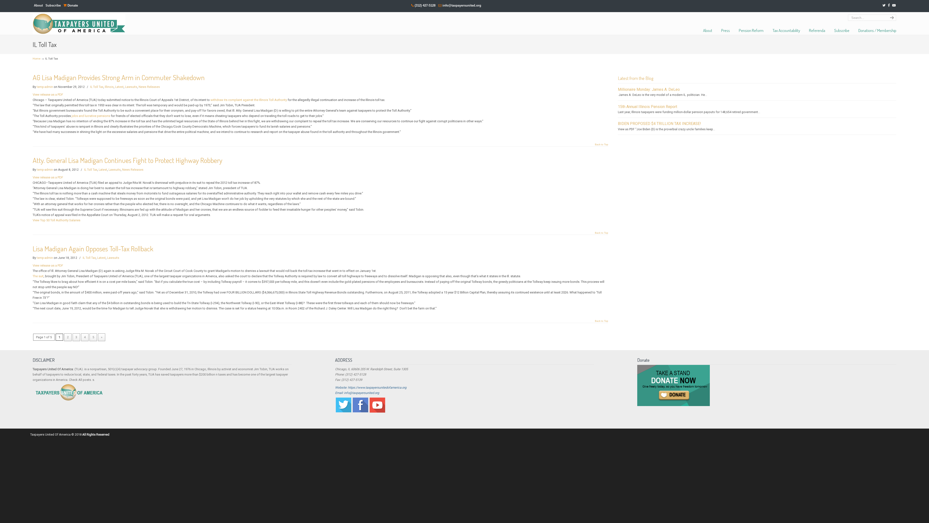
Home (36, 58)
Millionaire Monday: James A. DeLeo (649, 89)
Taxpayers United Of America (79, 24)
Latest (119, 87)
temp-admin (45, 87)
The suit (38, 276)
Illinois (109, 87)
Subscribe (53, 5)
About (38, 5)
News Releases (149, 87)
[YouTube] (894, 5)
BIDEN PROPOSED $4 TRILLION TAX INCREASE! (659, 123)
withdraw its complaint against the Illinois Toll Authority (248, 100)
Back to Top (601, 144)
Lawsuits (131, 87)
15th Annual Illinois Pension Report (647, 106)
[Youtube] (377, 411)
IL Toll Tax (96, 87)
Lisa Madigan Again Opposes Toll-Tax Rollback (93, 248)
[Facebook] (889, 5)
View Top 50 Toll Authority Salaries (56, 220)
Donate (72, 5)
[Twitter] (884, 5)
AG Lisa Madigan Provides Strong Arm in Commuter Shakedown (119, 77)
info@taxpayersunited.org (461, 5)
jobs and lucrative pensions (91, 116)
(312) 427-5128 (425, 5)
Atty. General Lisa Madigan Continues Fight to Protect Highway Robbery (127, 160)
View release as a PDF (48, 94)
